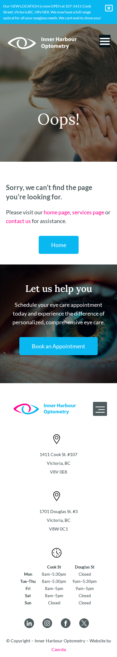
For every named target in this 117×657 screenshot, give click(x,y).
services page (88, 212)
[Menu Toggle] (104, 41)
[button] (100, 409)
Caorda (58, 649)
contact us (18, 220)
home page (57, 212)
